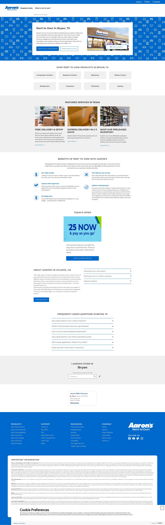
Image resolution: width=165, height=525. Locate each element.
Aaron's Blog (106, 435)
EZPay (43, 443)
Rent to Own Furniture (18, 427)
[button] (162, 508)
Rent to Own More (16, 435)
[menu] (82, 6)
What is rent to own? (42, 8)
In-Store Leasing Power (48, 438)
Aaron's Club (45, 441)
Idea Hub (73, 432)
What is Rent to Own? (69, 48)
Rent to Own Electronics (18, 429)
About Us (105, 429)
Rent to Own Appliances (18, 432)
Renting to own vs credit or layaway (98, 276)
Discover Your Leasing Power (47, 48)
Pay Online (44, 429)
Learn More (39, 145)
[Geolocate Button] (100, 376)
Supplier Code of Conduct (78, 446)
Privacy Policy (75, 435)
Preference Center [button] (127, 514)
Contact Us (44, 427)
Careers (139, 2)
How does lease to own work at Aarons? (69, 321)
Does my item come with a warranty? (68, 347)
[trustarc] (160, 523)
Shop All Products (16, 443)
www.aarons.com (41, 299)
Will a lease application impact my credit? (69, 342)
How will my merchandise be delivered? (69, 331)
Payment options (90, 281)
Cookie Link (15, 523)
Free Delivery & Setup (77, 427)
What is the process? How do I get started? (70, 326)
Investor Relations (107, 432)
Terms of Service (76, 438)
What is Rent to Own (47, 435)
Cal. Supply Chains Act (77, 443)
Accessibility (74, 441)
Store (148, 2)
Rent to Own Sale (16, 441)
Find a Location (117, 47)
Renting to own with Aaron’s (95, 271)
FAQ (42, 432)
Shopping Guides (26, 8)
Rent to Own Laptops (17, 438)
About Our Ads (106, 438)
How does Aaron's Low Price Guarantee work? (71, 337)
